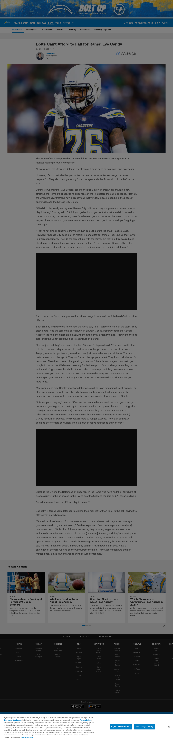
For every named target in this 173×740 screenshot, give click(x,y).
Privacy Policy (85, 720)
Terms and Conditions (12, 720)
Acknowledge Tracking (144, 727)
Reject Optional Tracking (121, 727)
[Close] (169, 727)
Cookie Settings (27, 737)
